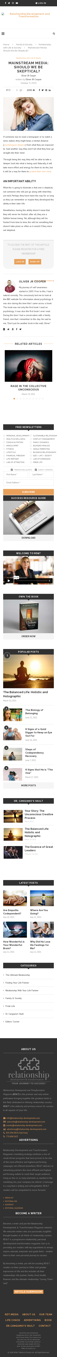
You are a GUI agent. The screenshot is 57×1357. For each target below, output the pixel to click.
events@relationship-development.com (24, 1125)
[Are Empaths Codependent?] (15, 898)
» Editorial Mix (10, 1201)
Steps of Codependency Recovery (34, 752)
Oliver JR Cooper (28, 75)
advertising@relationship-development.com (26, 1129)
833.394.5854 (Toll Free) (16, 1132)
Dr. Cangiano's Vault (28, 801)
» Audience (8, 1204)
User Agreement (35, 1335)
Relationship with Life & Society (28, 58)
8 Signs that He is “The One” (39, 771)
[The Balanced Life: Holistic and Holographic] (28, 671)
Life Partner (12, 459)
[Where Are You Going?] (42, 898)
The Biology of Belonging (34, 712)
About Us (28, 1314)
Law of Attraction (15, 462)
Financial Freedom (15, 456)
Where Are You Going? (39, 912)
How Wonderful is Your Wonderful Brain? (14, 945)
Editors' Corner (12, 1021)
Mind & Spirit (12, 446)
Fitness (10, 449)
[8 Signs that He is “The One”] (12, 774)
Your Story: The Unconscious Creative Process (39, 814)
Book (48, 1320)
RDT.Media (12, 1314)
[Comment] (21, 90)
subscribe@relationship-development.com (26, 1121)
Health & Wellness (15, 439)
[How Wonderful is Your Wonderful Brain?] (15, 929)
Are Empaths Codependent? (12, 912)
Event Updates (45, 470)
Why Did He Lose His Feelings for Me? (40, 945)
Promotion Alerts (23, 470)
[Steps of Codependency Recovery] (12, 754)
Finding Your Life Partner (17, 982)
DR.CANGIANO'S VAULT (20, 1326)
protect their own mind (40, 171)
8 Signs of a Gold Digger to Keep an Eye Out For (38, 732)
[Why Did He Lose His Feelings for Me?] (42, 929)
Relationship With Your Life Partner (22, 990)
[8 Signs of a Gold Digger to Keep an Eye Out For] (12, 734)
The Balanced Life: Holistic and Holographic (25, 694)
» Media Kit (8, 1197)
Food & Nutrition (14, 442)
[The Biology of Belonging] (12, 714)
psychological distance (14, 144)
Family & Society (24, 44)
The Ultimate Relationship (18, 975)
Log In (41, 3)
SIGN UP (35, 261)
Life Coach (12, 1320)
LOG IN (20, 261)
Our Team (45, 1314)
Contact (45, 1326)
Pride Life (10, 1006)
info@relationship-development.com (23, 1118)
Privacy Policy (24, 1337)
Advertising (32, 1320)
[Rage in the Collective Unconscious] (28, 366)
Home (6, 44)
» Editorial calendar (13, 1208)
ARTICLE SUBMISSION (28, 1291)
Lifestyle (11, 452)
